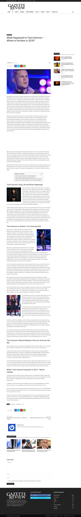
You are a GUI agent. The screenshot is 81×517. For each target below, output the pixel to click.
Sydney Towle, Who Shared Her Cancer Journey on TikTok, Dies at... (67, 70)
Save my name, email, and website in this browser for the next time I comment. (24, 480)
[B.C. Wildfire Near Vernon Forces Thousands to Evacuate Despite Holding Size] (57, 83)
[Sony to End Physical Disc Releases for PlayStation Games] (14, 444)
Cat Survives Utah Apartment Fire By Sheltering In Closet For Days (67, 64)
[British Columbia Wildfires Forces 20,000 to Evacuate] (57, 58)
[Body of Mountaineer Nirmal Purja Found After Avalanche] (57, 77)
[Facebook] (15, 66)
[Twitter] (18, 66)
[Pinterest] (21, 66)
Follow (48, 497)
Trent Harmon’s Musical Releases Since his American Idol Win (29, 178)
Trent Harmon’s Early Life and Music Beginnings (25, 175)
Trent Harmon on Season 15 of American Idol (25, 177)
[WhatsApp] (24, 66)
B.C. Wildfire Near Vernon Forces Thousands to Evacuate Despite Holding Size (67, 83)
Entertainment (9, 34)
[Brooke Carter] (12, 427)
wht (22, 404)
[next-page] (9, 454)
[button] (72, 11)
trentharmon (18, 404)
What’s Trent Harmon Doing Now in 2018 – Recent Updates (28, 180)
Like (49, 495)
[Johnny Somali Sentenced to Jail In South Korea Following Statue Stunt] (29, 444)
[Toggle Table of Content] (40, 174)
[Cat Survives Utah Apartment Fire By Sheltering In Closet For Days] (57, 64)
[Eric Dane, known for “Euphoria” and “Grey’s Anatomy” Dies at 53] (44, 444)
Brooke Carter (10, 62)
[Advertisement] (40, 23)
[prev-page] (7, 454)
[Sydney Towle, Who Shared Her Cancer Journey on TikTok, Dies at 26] (57, 71)
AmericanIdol (12, 404)
